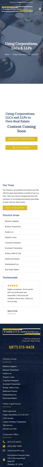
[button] (40, 9)
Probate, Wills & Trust (13, 253)
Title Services (7, 425)
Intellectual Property (12, 259)
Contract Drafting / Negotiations (14, 422)
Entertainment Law (12, 264)
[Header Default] (17, 9)
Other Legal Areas (9, 411)
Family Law (9, 232)
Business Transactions (13, 227)
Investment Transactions (13, 248)
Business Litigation (12, 221)
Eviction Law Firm (10, 429)
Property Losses (11, 237)
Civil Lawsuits (8, 418)
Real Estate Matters (12, 270)
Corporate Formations (13, 243)
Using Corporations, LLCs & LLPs (15, 415)
